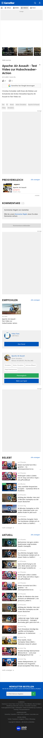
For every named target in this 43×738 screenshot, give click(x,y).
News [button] (17, 8)
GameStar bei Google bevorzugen (23, 86)
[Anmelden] (33, 694)
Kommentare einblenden (21, 226)
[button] (35, 3)
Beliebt (7, 457)
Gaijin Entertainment (11, 369)
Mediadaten (19, 707)
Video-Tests (15, 334)
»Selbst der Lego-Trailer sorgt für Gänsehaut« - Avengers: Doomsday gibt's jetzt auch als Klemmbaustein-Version (28, 621)
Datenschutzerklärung (29, 707)
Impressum (5, 704)
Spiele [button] (9, 8)
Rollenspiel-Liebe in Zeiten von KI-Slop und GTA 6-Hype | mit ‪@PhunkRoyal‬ (28, 478)
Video (4, 108)
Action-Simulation (21, 104)
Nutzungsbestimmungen (8, 707)
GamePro (13, 714)
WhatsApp (32, 719)
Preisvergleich (12, 179)
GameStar (7, 714)
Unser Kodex (19, 704)
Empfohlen (10, 300)
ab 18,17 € (16, 190)
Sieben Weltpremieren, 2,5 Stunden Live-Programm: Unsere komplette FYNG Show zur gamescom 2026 (28, 664)
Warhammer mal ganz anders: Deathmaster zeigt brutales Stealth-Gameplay (28, 544)
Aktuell (7, 534)
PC (7, 104)
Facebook (15, 719)
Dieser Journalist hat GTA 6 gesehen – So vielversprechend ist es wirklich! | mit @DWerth (27, 468)
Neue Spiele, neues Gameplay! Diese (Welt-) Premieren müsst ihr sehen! (27, 642)
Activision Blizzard (31, 365)
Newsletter (28, 706)
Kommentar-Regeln (21, 214)
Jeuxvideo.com (34, 714)
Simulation (11, 108)
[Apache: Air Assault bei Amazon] (7, 187)
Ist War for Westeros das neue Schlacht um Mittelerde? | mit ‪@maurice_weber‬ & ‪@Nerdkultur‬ (28, 599)
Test (3, 104)
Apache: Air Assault (33, 104)
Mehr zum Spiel (21, 381)
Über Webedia (28, 704)
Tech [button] (34, 8)
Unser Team (12, 704)
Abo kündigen (37, 704)
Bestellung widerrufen (13, 706)
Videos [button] (25, 8)
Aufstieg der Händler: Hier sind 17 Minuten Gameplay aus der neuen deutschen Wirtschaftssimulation (28, 500)
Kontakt (34, 706)
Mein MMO (20, 714)
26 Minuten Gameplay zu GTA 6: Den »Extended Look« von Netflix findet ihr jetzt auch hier (28, 511)
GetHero (27, 714)
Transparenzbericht (24, 709)
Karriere (22, 706)
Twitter (9, 719)
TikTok (26, 719)
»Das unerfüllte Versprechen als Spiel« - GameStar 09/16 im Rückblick (28, 488)
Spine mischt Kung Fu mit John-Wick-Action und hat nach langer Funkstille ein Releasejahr (27, 567)
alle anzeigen (35, 180)
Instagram (21, 719)
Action (12, 104)
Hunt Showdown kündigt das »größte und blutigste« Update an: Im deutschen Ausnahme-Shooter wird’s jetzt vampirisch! (28, 633)
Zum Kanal (21, 344)
